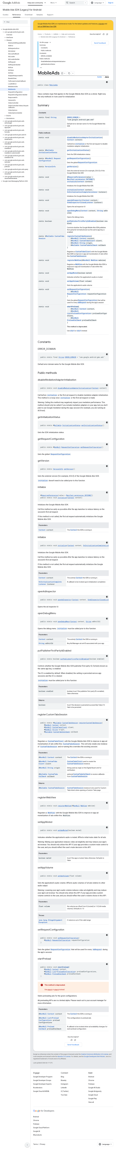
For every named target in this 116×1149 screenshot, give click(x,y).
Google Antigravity (95, 1091)
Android (91, 1077)
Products (48, 34)
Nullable (50, 150)
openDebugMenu (73, 211)
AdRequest (82, 302)
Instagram (64, 1084)
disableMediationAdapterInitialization (84, 137)
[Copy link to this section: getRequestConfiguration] (66, 439)
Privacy (42, 1144)
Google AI (36, 1131)
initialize (80, 144)
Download (28, 15)
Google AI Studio (94, 1088)
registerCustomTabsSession (79, 236)
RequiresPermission (76, 177)
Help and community (35, 3)
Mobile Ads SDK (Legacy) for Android (22, 9)
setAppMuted (72, 273)
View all (91, 1102)
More (53, 3)
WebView (94, 260)
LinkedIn (64, 1088)
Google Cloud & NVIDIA (41, 1091)
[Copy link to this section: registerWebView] (58, 797)
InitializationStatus (48, 152)
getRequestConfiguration (78, 158)
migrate (101, 24)
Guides (5, 15)
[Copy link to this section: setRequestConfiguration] (66, 930)
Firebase (91, 1084)
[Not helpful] (107, 34)
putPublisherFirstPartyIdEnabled (81, 221)
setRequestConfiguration (78, 289)
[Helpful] (103, 34)
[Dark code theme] (107, 82)
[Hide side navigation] (27, 1145)
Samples (39, 15)
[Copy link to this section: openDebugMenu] (58, 613)
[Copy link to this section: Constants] (53, 342)
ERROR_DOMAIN (72, 117)
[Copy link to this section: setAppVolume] (55, 867)
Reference (16, 15)
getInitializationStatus (78, 150)
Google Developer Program (42, 1077)
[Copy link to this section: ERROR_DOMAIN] (58, 349)
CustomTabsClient (87, 241)
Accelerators (37, 1088)
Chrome (91, 1080)
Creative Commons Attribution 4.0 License (94, 1054)
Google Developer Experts (42, 1084)
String (53, 117)
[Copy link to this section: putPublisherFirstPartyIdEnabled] (73, 651)
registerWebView (74, 260)
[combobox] (76, 3)
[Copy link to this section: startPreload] (53, 959)
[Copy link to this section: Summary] (51, 105)
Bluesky (63, 1080)
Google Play (92, 1098)
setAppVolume (73, 281)
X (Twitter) (65, 1091)
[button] (15, 29)
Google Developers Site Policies (94, 1056)
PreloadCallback (74, 320)
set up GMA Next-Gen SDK (47, 26)
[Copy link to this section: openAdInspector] (58, 591)
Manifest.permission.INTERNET (80, 179)
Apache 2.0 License (64, 1056)
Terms (35, 1144)
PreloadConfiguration (81, 313)
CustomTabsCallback (88, 245)
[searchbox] (15, 22)
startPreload (72, 306)
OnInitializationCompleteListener (82, 192)
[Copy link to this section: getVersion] (51, 461)
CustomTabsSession (78, 256)
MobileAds (54, 85)
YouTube (64, 1095)
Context (70, 140)
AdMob (16, 2)
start (72, 331)
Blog (62, 1077)
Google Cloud (93, 1095)
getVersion (72, 166)
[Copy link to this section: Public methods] (59, 373)
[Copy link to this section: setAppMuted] (54, 822)
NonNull (49, 158)
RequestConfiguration (50, 159)
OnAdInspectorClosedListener (80, 202)
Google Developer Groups (42, 1080)
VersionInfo (50, 166)
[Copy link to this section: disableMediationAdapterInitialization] (78, 380)
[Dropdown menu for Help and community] (45, 2)
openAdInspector (74, 200)
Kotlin (99, 77)
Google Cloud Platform (41, 1128)
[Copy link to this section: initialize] (48, 487)
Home (40, 34)
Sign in (110, 3)
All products (37, 1135)
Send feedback (100, 43)
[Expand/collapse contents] (50, 42)
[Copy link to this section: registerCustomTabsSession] (69, 714)
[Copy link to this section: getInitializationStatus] (62, 417)
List (69, 313)
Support (50, 15)
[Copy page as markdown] (69, 73)
